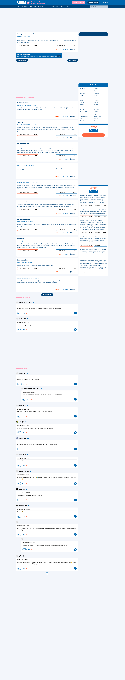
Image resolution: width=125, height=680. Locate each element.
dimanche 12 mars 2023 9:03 (23, 509)
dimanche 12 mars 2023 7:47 (23, 493)
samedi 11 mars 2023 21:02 (23, 425)
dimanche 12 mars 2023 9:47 (23, 525)
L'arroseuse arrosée (23, 219)
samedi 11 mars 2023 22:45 (23, 458)
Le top (46, 6)
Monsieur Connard (24, 302)
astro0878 (21, 505)
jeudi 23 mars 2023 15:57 (22, 559)
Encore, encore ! (47, 294)
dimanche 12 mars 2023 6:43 (23, 474)
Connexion (105, 2)
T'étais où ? (20, 122)
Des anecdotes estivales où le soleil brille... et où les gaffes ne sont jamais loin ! (38, 55)
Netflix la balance (23, 103)
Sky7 (20, 422)
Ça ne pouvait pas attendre (26, 34)
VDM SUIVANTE (72, 60)
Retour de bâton (22, 260)
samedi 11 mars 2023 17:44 (23, 322)
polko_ (21, 405)
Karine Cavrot (22, 471)
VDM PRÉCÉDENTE (22, 60)
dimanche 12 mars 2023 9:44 (28, 392)
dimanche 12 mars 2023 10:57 (23, 306)
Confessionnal (54, 6)
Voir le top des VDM (93, 135)
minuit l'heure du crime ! (30, 388)
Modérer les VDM (93, 2)
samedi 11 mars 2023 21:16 (23, 442)
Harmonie (20, 239)
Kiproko (21, 319)
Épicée (30, 6)
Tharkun (21, 438)
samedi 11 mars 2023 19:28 (23, 409)
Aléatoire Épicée (38, 6)
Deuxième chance (23, 144)
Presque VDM (64, 6)
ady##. (21, 454)
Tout (18, 6)
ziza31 (20, 489)
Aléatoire (24, 6)
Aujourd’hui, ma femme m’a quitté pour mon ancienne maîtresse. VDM (35, 265)
